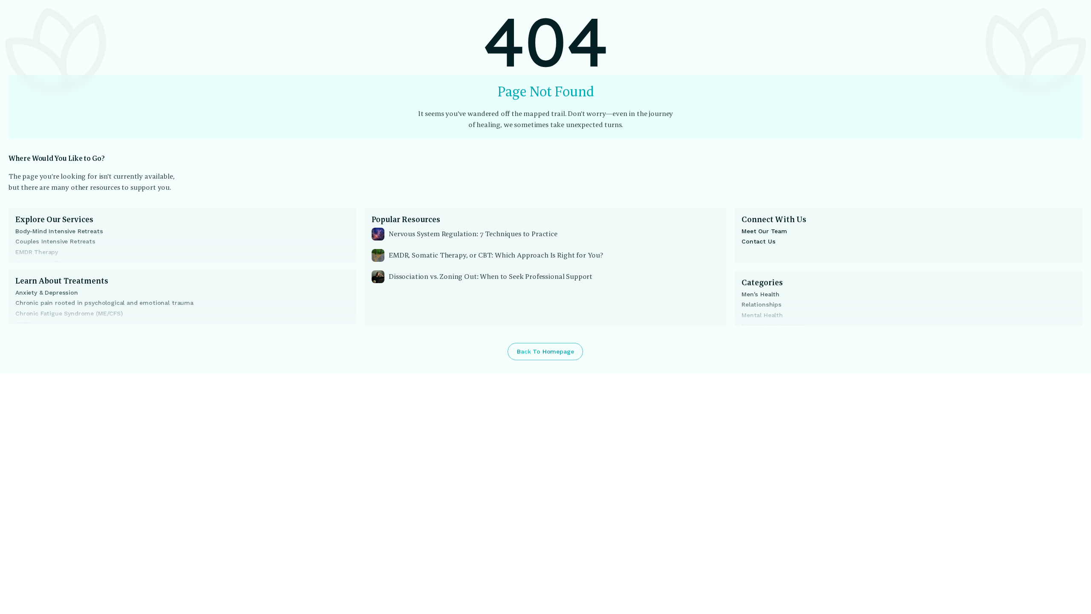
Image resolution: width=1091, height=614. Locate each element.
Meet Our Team (764, 231)
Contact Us (758, 241)
